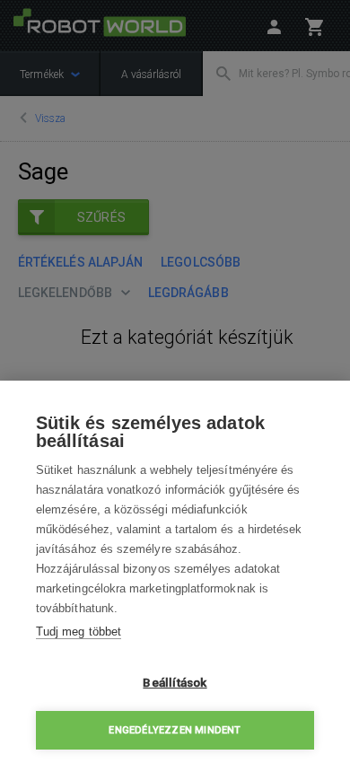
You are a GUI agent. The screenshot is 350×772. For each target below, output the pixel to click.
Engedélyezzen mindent (175, 730)
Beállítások (174, 682)
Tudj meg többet (78, 631)
